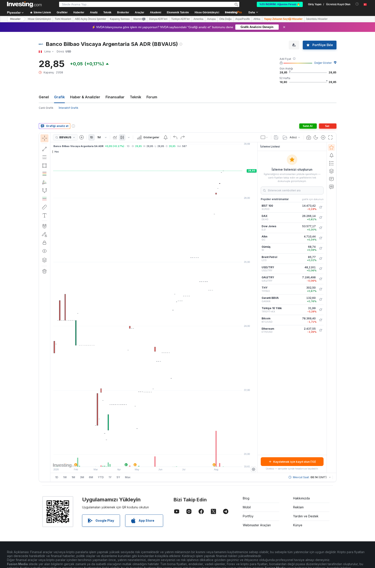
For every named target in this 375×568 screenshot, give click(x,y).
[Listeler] (331, 163)
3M (82, 477)
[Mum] (122, 137)
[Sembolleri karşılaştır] (81, 137)
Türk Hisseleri (63, 19)
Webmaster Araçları (257, 525)
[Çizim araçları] (51, 307)
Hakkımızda (301, 498)
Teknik (135, 97)
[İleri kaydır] (160, 461)
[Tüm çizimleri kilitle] (44, 243)
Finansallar (115, 97)
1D (91, 137)
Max (127, 477)
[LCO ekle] (320, 259)
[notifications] (357, 4)
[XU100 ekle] (320, 207)
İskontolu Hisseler (316, 19)
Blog (246, 498)
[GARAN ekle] (320, 299)
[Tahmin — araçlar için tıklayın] (44, 199)
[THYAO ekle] (320, 289)
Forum (151, 97)
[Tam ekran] (330, 137)
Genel (44, 97)
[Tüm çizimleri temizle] (44, 271)
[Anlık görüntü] (308, 137)
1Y (110, 477)
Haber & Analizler (85, 97)
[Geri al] (175, 137)
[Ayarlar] (253, 469)
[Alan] (115, 137)
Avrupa (211, 19)
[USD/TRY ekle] (320, 269)
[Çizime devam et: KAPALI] (44, 234)
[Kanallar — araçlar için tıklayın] (44, 157)
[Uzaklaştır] (142, 461)
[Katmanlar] (44, 260)
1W (65, 477)
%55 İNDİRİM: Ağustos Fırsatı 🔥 (279, 4)
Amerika (198, 19)
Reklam (298, 507)
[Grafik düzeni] (264, 137)
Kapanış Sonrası (120, 19)
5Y (118, 477)
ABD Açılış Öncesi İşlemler (90, 19)
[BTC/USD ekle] (320, 320)
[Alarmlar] (331, 155)
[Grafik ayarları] (323, 137)
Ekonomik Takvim (178, 12)
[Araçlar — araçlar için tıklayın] (44, 207)
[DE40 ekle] (320, 218)
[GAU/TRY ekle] (320, 279)
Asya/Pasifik (242, 19)
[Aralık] (105, 137)
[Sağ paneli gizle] (256, 308)
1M (99, 137)
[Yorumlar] (331, 178)
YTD (101, 477)
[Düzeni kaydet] (276, 137)
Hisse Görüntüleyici (207, 12)
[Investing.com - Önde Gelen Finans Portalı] (24, 4)
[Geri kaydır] (154, 461)
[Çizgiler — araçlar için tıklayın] (44, 149)
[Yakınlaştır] (148, 461)
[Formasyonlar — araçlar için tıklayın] (44, 190)
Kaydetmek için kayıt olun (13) (294, 461)
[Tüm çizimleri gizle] (44, 251)
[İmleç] (44, 138)
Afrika (257, 19)
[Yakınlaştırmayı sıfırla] (166, 461)
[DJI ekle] (320, 228)
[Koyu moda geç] (316, 137)
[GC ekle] (320, 238)
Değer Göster (323, 62)
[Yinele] (182, 137)
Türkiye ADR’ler (180, 19)
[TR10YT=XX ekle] (320, 310)
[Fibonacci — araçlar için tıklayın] (44, 174)
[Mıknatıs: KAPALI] (44, 226)
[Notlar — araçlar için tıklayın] (44, 215)
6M (91, 477)
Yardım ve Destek (306, 516)
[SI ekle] (320, 248)
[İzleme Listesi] (331, 147)
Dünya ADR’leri (158, 19)
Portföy (248, 516)
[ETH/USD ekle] (320, 330)
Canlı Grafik (46, 107)
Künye (297, 525)
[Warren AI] (331, 186)
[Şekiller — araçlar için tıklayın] (44, 166)
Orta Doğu (225, 19)
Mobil (247, 507)
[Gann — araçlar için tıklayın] (44, 182)
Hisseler (15, 19)
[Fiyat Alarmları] (165, 137)
